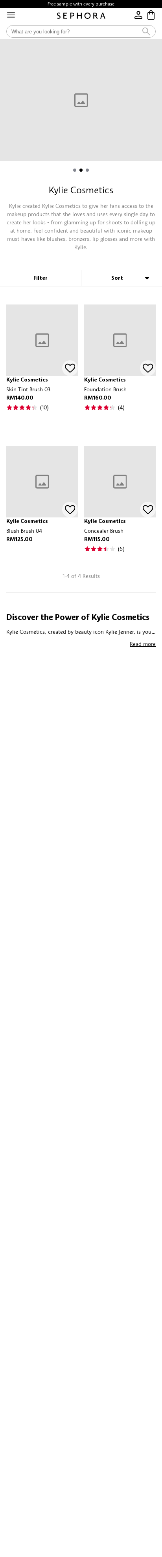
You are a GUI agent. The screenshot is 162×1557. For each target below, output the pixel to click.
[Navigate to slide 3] (87, 170)
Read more (143, 643)
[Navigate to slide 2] (81, 170)
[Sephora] (81, 16)
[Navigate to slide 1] (75, 170)
